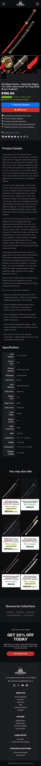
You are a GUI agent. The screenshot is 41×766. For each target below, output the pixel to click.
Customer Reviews (20, 707)
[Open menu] (3, 4)
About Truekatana (20, 697)
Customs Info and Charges (20, 742)
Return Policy (20, 723)
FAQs (20, 705)
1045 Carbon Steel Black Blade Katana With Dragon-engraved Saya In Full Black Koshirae (30, 501)
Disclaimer (20, 739)
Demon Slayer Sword (20, 752)
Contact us (20, 699)
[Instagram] (14, 685)
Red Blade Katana (18, 278)
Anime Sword (20, 755)
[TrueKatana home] (20, 4)
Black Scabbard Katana (14, 615)
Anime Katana (30, 612)
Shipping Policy (20, 721)
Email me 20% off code (11, 132)
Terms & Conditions (20, 726)
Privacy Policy (20, 728)
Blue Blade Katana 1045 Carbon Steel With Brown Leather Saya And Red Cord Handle (11, 577)
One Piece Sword (28, 615)
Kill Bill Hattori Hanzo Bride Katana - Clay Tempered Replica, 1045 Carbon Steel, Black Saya (11, 539)
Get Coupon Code (20, 654)
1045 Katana (19, 612)
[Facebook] (27, 685)
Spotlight (20, 710)
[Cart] (37, 4)
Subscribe (20, 702)
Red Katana (10, 612)
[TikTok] (18, 685)
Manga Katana (16, 290)
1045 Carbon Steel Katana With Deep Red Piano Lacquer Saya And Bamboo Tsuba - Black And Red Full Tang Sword (11, 501)
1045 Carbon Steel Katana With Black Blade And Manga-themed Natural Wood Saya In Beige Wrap (30, 539)
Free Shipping (12, 506)
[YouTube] (23, 685)
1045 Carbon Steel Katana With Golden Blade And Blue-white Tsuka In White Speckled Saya (30, 577)
